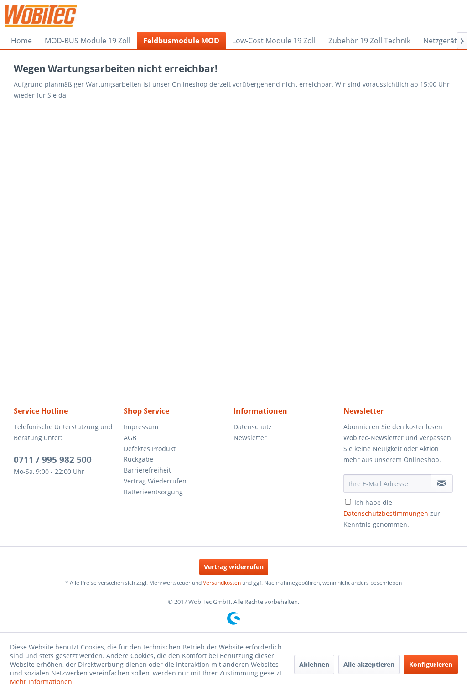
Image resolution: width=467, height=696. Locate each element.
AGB (130, 437)
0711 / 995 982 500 (53, 460)
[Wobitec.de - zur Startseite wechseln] (41, 16)
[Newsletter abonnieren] (442, 483)
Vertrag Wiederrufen (155, 481)
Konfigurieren (430, 664)
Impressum (141, 426)
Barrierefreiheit (147, 470)
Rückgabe (138, 459)
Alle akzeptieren (368, 664)
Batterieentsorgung (153, 492)
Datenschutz (253, 426)
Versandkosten (222, 583)
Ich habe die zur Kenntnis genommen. (391, 513)
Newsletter (250, 437)
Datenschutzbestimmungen (385, 513)
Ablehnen (314, 664)
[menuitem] (21, 40)
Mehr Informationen (41, 681)
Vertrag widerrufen (234, 566)
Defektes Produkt (150, 448)
